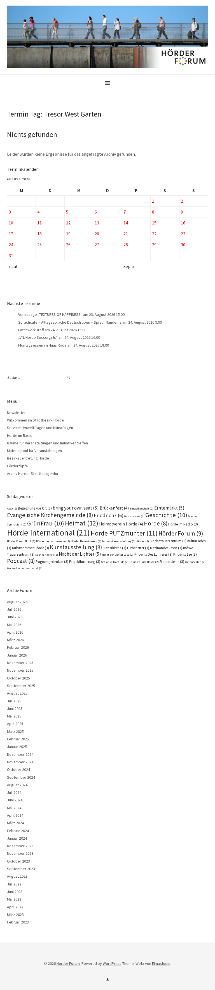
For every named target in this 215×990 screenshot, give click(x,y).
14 (125, 223)
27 (97, 244)
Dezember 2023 (20, 845)
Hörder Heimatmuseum (53, 541)
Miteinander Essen (166, 548)
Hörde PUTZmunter (124, 533)
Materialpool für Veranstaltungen (34, 450)
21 (125, 233)
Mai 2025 (14, 716)
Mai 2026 (14, 624)
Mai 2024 (14, 807)
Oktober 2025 (18, 678)
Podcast (21, 561)
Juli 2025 (14, 701)
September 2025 (21, 685)
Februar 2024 (18, 830)
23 (183, 233)
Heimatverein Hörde (121, 524)
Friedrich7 (108, 515)
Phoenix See (185, 554)
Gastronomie (134, 516)
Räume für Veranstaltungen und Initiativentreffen (47, 443)
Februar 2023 (18, 922)
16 (183, 223)
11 (39, 223)
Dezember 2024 (20, 754)
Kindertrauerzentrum (168, 541)
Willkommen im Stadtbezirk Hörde (35, 420)
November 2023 (20, 853)
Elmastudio (161, 963)
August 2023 (17, 876)
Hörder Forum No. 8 (21, 541)
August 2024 (17, 784)
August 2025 (17, 693)
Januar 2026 (17, 655)
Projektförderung (84, 561)
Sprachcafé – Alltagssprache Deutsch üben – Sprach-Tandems (69, 322)
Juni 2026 (14, 616)
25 (39, 244)
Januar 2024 (17, 838)
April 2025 (15, 723)
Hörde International (48, 532)
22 (154, 233)
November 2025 (20, 670)
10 (11, 223)
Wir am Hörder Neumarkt (25, 568)
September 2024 (21, 777)
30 (183, 244)
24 (11, 244)
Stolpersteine (172, 561)
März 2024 (15, 822)
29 (154, 244)
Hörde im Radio (19, 435)
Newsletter (16, 412)
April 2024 (15, 815)
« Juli (13, 266)
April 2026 (15, 632)
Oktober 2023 (18, 861)
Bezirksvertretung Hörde (28, 458)
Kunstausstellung (76, 547)
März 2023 (15, 914)
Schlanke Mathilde (114, 562)
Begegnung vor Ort (35, 508)
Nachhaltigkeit (46, 554)
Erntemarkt (169, 508)
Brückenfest (114, 508)
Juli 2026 (14, 609)
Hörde (155, 523)
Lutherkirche (114, 548)
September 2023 (21, 868)
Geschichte (166, 515)
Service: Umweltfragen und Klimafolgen (40, 427)
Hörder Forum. (69, 963)
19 (68, 233)
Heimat (81, 523)
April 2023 (15, 907)
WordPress (112, 963)
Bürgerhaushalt (141, 508)
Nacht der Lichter (80, 554)
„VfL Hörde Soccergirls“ (38, 337)
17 (11, 233)
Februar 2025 (18, 739)
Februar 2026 (18, 647)
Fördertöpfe (17, 465)
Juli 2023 (14, 884)
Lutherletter (138, 548)
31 (11, 255)
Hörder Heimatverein (86, 541)
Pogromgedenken (52, 561)
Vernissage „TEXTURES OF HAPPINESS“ (50, 314)
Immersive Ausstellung (118, 541)
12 (68, 223)
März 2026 (15, 639)
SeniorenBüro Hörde (144, 562)
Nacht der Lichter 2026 (118, 554)
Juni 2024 (14, 799)
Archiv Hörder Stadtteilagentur (33, 473)
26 (68, 244)
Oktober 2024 (18, 769)
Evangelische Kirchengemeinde (50, 515)
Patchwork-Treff (31, 329)
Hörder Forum (180, 533)
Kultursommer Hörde (30, 548)
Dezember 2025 (20, 662)
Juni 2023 (14, 891)
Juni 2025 (14, 708)
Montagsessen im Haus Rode (42, 345)
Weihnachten (195, 562)
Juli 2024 (14, 792)
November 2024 (20, 761)
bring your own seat (76, 508)
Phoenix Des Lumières (153, 554)
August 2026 (17, 601)
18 (39, 233)
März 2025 (15, 731)
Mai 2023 (14, 899)
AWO (12, 508)
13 (97, 223)
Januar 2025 (17, 746)
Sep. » (128, 266)
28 (125, 244)
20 (97, 233)
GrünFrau (45, 523)
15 (154, 223)
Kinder (142, 541)
